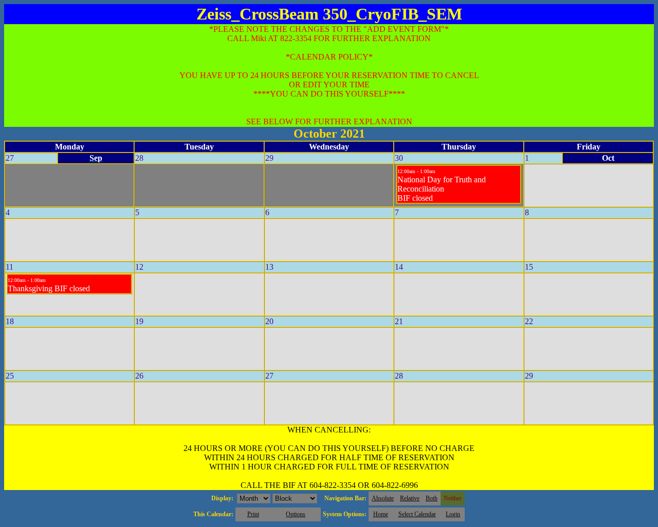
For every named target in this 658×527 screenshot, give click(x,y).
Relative (409, 498)
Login (453, 514)
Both (431, 498)
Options (295, 514)
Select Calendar (417, 514)
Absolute (383, 498)
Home (380, 514)
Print (253, 514)
